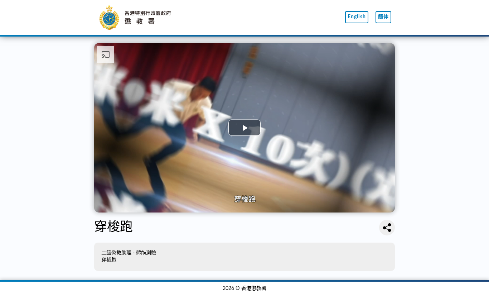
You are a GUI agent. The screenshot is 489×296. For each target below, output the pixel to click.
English (357, 16)
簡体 (383, 16)
